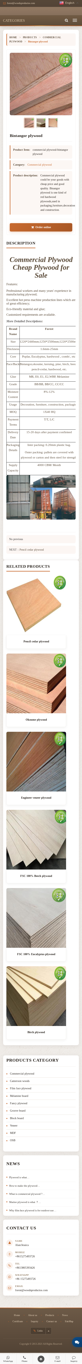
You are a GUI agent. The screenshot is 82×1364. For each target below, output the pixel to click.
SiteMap (69, 1321)
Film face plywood (20, 1088)
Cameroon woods (19, 1081)
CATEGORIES (14, 20)
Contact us (51, 1321)
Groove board (17, 1110)
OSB (12, 1140)
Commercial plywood (39, 164)
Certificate (18, 1321)
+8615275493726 (25, 1256)
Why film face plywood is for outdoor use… (32, 1210)
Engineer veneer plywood (36, 797)
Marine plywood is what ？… (25, 1202)
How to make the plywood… (24, 1185)
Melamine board (19, 1095)
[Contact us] (77, 1342)
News (65, 1315)
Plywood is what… (19, 1177)
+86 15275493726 (25, 1278)
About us (32, 1315)
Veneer (14, 1125)
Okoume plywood (36, 719)
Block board (17, 1118)
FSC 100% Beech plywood (36, 875)
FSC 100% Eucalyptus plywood (36, 954)
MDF (13, 1132)
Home (13, 37)
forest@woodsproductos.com (31, 1290)
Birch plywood (36, 1032)
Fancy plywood (18, 1103)
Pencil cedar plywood (32, 549)
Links (40, 1330)
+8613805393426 (25, 1267)
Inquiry (34, 1321)
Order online (43, 227)
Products (30, 37)
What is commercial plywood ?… (27, 1193)
